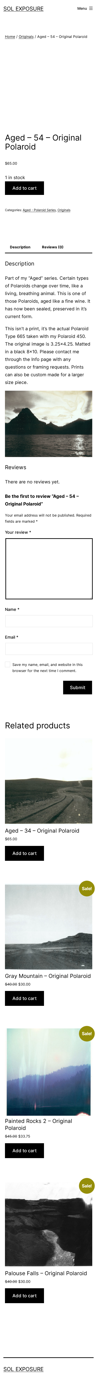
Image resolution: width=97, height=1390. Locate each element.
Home (10, 36)
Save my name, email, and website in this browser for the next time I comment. (47, 667)
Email (11, 637)
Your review (18, 532)
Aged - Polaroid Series (39, 210)
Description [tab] (20, 247)
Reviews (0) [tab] (53, 247)
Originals (26, 36)
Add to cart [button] (24, 853)
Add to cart (24, 188)
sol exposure (23, 8)
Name (12, 609)
